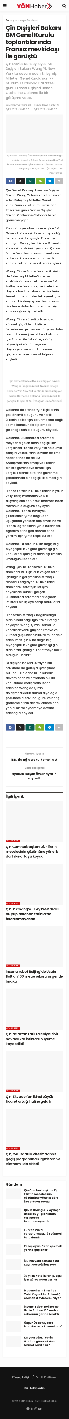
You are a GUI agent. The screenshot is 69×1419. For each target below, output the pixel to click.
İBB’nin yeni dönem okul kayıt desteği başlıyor (41, 1263)
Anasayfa (11, 20)
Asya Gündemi (29, 20)
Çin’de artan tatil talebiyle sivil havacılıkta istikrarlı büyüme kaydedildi (32, 1039)
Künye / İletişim (21, 1377)
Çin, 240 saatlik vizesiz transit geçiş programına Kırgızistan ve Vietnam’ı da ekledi (33, 1159)
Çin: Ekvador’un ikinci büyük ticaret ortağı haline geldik (29, 1099)
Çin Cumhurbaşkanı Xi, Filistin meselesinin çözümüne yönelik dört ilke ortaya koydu (32, 851)
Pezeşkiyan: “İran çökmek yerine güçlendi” (43, 1248)
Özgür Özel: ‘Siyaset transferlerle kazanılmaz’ (43, 1325)
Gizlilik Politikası (46, 1377)
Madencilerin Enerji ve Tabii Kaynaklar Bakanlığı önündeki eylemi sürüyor (43, 1294)
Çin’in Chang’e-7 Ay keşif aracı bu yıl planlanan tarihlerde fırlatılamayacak (32, 914)
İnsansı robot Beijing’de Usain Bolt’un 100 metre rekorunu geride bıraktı (34, 976)
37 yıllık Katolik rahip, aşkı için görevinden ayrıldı (43, 1277)
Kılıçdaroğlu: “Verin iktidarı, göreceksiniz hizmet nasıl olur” (39, 1341)
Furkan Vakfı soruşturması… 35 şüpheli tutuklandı (43, 1233)
